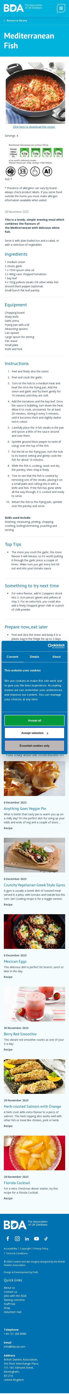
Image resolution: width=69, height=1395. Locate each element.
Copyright (25, 1248)
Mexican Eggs (15, 961)
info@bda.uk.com (14, 1346)
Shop (7, 1308)
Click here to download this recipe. (34, 127)
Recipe (8, 828)
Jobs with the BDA (15, 1296)
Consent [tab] (12, 656)
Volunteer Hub (12, 1312)
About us (9, 1287)
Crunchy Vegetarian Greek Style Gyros (34, 884)
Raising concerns (14, 1300)
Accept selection (32, 733)
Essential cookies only (34, 745)
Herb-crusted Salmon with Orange (32, 1106)
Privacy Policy (41, 1248)
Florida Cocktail (17, 1182)
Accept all (34, 720)
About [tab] (56, 656)
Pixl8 (35, 1272)
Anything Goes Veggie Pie (25, 808)
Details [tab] (34, 656)
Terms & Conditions (17, 1253)
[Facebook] (8, 1239)
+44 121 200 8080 (15, 1334)
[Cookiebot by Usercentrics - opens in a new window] (49, 646)
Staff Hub (9, 1304)
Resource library (17, 20)
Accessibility (10, 1248)
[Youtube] (36, 1239)
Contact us (10, 1292)
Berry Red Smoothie (20, 1033)
